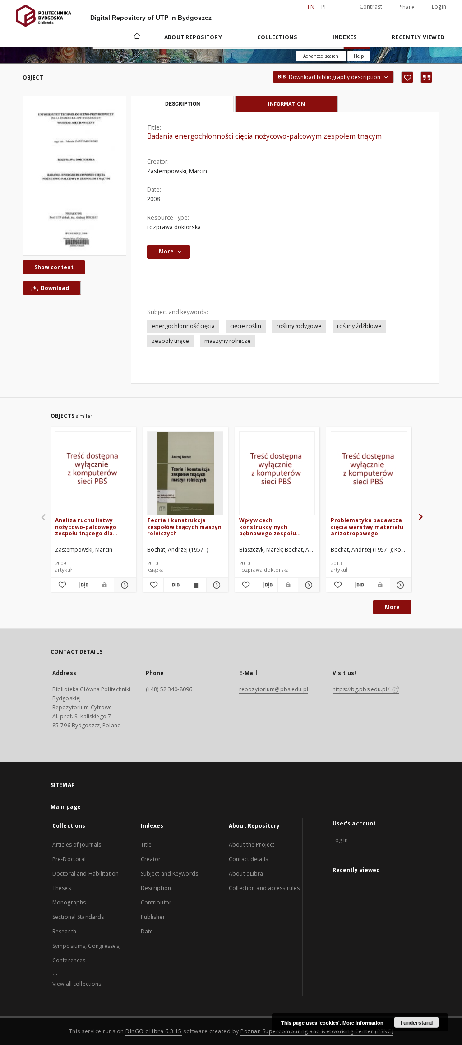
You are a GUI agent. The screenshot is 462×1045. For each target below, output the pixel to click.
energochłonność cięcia (183, 326)
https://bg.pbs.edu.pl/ (362, 689)
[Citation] (426, 77)
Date (147, 931)
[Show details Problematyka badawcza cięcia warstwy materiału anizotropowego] (399, 585)
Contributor (156, 902)
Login (439, 6)
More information (362, 1022)
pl (324, 7)
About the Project (251, 844)
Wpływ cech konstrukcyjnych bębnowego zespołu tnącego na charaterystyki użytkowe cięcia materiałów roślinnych (275, 526)
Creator (151, 859)
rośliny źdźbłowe (359, 326)
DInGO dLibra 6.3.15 (153, 1031)
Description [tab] (182, 104)
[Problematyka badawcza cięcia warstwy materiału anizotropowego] (369, 473)
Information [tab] (286, 103)
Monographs (69, 902)
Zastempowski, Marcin (177, 171)
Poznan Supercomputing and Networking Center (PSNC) (316, 1031)
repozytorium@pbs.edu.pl (273, 689)
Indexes (345, 37)
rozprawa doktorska (174, 227)
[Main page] (136, 37)
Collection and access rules (264, 888)
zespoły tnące (170, 341)
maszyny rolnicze (227, 341)
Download (54, 288)
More (392, 607)
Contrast (371, 6)
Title (146, 844)
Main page (66, 807)
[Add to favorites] (407, 77)
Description (156, 888)
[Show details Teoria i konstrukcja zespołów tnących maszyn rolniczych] (215, 585)
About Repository (193, 37)
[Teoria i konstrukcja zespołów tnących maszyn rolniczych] (185, 473)
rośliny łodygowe (299, 326)
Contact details (248, 859)
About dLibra (246, 873)
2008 (153, 199)
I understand (417, 1022)
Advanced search (320, 56)
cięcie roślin (245, 326)
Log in (340, 840)
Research (64, 931)
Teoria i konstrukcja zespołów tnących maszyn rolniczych (184, 526)
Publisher (153, 917)
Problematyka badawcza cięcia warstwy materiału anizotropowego (367, 526)
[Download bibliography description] (82, 585)
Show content (54, 267)
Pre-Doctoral (69, 859)
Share (407, 7)
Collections (277, 37)
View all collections (76, 984)
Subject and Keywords (169, 873)
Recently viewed (418, 37)
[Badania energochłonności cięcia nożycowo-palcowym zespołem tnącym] (74, 176)
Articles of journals (76, 844)
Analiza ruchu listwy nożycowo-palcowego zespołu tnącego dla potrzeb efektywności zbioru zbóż (86, 526)
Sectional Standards (78, 917)
